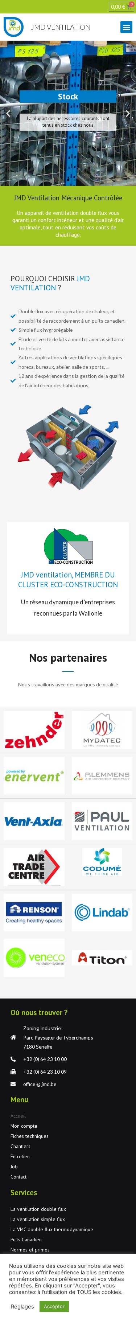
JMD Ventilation (61, 27)
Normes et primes (30, 1249)
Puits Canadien (26, 1239)
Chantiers (20, 1146)
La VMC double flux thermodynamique (52, 1229)
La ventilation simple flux (38, 1219)
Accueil (18, 1115)
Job (14, 1166)
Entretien (20, 1156)
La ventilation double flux (38, 1209)
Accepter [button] (54, 1306)
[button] (126, 27)
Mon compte (24, 1126)
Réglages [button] (22, 1306)
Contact (18, 1176)
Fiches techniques (30, 1136)
